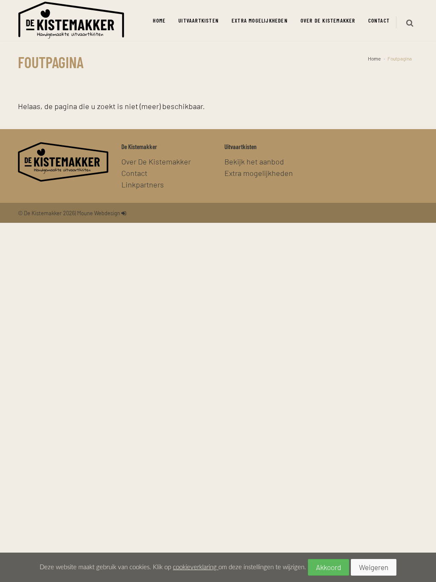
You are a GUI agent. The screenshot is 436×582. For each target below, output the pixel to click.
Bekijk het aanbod (254, 161)
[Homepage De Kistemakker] (71, 20)
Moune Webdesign (98, 212)
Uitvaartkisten (198, 20)
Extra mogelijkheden (260, 20)
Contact (379, 20)
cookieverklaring (195, 567)
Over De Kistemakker (328, 20)
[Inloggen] (123, 212)
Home (159, 20)
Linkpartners (142, 184)
